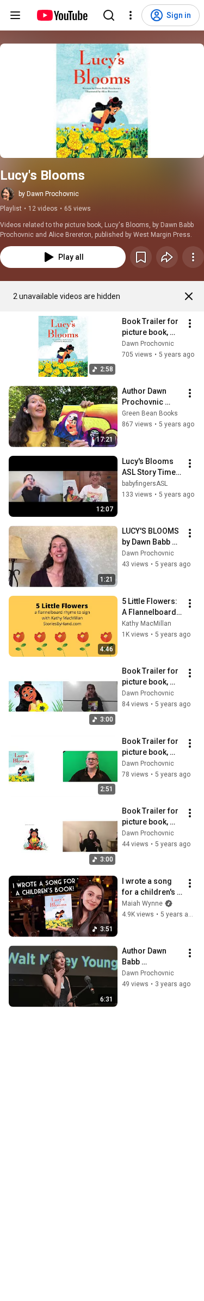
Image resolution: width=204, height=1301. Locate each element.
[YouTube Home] (61, 15)
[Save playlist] (141, 257)
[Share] (167, 257)
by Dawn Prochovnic (48, 194)
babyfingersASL (145, 483)
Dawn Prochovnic (148, 343)
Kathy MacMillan (146, 623)
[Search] (108, 15)
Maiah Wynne (142, 903)
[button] (102, 101)
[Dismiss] (189, 296)
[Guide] (15, 15)
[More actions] (193, 257)
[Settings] (130, 15)
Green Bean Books (150, 413)
